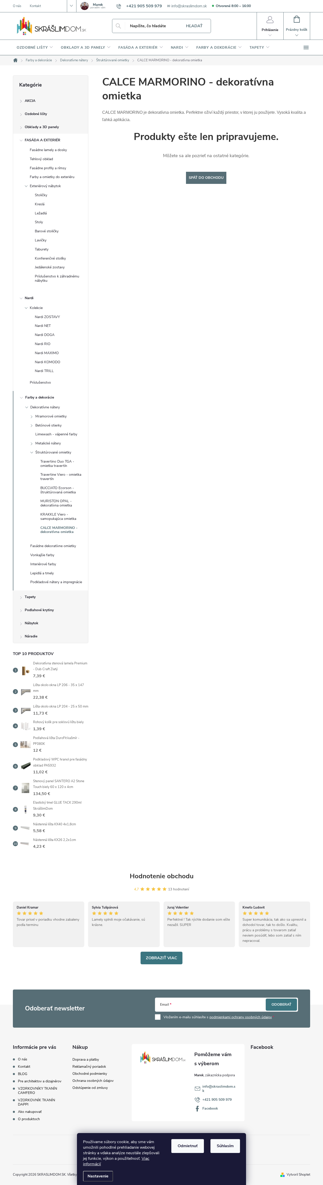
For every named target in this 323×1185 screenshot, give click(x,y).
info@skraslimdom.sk (218, 1088)
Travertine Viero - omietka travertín (60, 476)
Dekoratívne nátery (45, 407)
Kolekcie (36, 307)
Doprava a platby (85, 1059)
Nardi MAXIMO (47, 353)
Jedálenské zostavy (50, 267)
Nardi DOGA (45, 334)
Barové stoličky (47, 231)
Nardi (29, 298)
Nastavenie (98, 1176)
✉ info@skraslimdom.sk (187, 6)
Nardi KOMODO (47, 362)
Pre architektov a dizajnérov (39, 1081)
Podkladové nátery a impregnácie (56, 582)
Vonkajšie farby (42, 555)
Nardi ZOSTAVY (47, 317)
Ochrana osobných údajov (93, 1080)
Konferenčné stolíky (50, 258)
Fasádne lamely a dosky (48, 150)
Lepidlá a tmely (42, 573)
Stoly (39, 222)
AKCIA (30, 100)
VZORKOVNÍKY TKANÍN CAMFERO (37, 1090)
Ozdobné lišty (36, 113)
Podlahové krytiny (39, 610)
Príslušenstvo (40, 382)
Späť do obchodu (206, 177)
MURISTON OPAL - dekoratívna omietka (56, 503)
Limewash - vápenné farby (56, 434)
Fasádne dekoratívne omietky (53, 546)
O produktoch (29, 1119)
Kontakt (35, 6)
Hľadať (194, 26)
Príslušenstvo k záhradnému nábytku (57, 278)
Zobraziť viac (161, 958)
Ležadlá (41, 213)
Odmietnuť (188, 1146)
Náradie (31, 636)
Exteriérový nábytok (45, 186)
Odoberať (281, 1004)
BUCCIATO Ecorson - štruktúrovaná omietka (58, 490)
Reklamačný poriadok (89, 1066)
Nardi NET (43, 325)
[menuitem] (35, 47)
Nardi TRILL (44, 371)
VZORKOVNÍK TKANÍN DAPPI (36, 1102)
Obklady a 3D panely (42, 127)
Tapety (30, 597)
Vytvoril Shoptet (298, 1174)
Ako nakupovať (30, 1111)
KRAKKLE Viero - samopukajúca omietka (58, 516)
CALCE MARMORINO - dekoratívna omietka (58, 529)
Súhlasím (225, 1146)
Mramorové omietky (51, 416)
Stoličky (41, 195)
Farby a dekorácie (39, 397)
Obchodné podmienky (89, 1073)
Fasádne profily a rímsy (48, 168)
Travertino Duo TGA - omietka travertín (57, 463)
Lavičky (40, 240)
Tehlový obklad (41, 159)
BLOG (22, 1073)
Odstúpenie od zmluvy (90, 1087)
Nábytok (31, 623)
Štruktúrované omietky (53, 452)
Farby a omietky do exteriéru (52, 177)
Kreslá (39, 204)
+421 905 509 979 (217, 1099)
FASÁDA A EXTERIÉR (42, 140)
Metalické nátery (48, 443)
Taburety (41, 249)
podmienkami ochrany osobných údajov (240, 1017)
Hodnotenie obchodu (162, 876)
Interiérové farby (43, 564)
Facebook (210, 1108)
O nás (17, 6)
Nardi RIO (42, 344)
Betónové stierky (48, 425)
